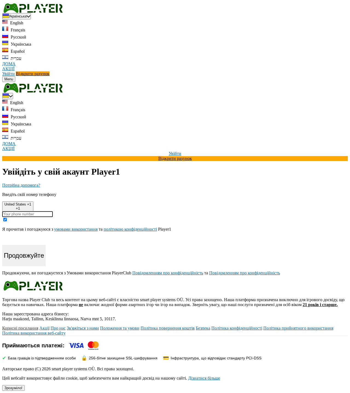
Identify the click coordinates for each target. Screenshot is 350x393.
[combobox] (17, 206)
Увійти (8, 73)
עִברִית (15, 58)
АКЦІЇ (8, 68)
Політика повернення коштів (168, 328)
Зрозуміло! (13, 388)
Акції (44, 328)
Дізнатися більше (204, 378)
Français (17, 30)
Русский (18, 37)
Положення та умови (119, 328)
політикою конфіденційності (130, 229)
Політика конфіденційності (236, 328)
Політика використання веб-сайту (34, 333)
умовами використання (76, 229)
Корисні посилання (20, 328)
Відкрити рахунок (32, 73)
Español (17, 51)
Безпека (203, 328)
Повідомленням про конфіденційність (167, 273)
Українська (20, 44)
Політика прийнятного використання (298, 328)
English (16, 22)
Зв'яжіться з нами (83, 328)
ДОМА (9, 63)
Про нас (58, 328)
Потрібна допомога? (21, 185)
